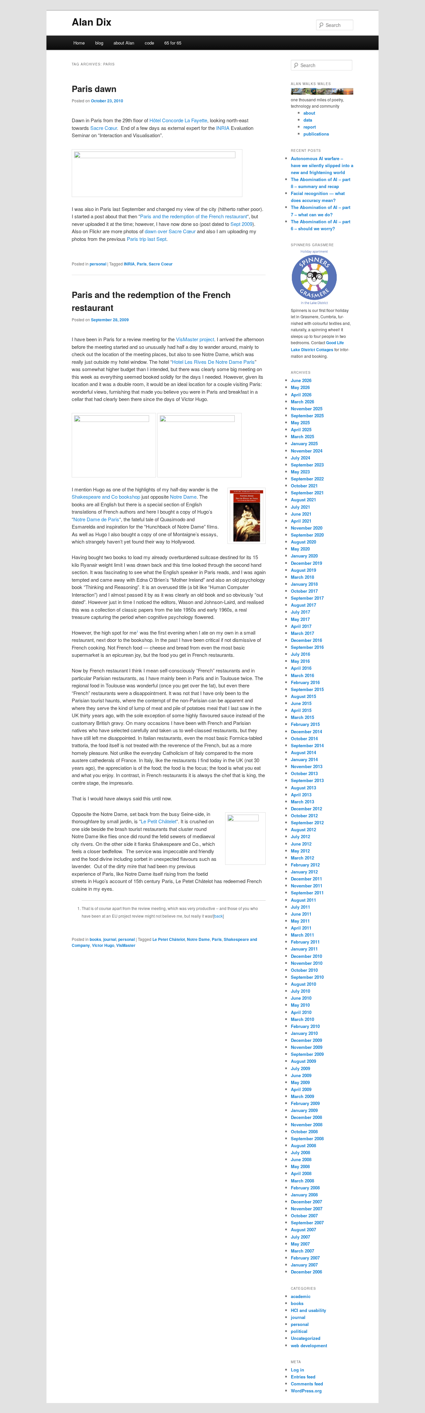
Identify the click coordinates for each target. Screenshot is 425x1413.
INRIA (222, 127)
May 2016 (300, 661)
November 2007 (306, 1208)
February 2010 (305, 1026)
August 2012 (303, 829)
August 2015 (303, 696)
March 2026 (302, 401)
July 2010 (300, 991)
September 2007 (307, 1222)
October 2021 (304, 485)
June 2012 (301, 844)
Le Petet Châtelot (168, 939)
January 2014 (304, 759)
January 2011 (304, 949)
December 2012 (306, 808)
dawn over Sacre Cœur (170, 231)
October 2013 (304, 773)
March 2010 (302, 1019)
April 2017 (301, 626)
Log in (297, 1369)
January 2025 (304, 443)
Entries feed (303, 1376)
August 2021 (303, 499)
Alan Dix (92, 21)
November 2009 (306, 1047)
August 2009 (303, 1061)
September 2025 (307, 415)
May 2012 (300, 851)
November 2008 (306, 1124)
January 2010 (304, 1033)
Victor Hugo (103, 945)
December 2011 (306, 878)
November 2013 (306, 766)
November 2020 (306, 528)
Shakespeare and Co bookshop (106, 496)
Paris (142, 264)
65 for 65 (172, 43)
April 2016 (301, 668)
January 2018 (304, 584)
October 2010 (304, 970)
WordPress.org (306, 1390)
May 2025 (300, 422)
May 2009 (300, 1082)
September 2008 (307, 1138)
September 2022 (307, 478)
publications (316, 134)
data (307, 120)
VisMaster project (195, 339)
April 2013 (301, 794)
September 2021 (307, 492)
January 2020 (304, 556)
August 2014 (303, 752)
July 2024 (300, 457)
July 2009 (300, 1068)
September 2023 (307, 464)
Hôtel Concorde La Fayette (178, 120)
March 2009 (302, 1096)
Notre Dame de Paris (96, 519)
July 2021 (300, 507)
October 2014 (304, 738)
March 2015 (302, 717)
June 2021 (301, 514)
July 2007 (300, 1237)
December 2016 (306, 640)
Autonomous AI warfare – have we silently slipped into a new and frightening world (322, 165)
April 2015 (301, 710)
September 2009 (307, 1054)
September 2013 (307, 780)
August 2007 (303, 1229)
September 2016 (307, 647)
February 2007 (305, 1258)
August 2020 (303, 542)
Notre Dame (183, 496)
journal (109, 939)
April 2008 (301, 1173)
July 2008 (300, 1152)
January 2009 (304, 1110)
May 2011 (300, 921)
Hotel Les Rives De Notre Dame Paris (213, 361)
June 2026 (301, 380)
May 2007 (300, 1244)
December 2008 (306, 1117)
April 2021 (301, 521)
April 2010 (301, 1012)
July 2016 (300, 654)
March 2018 (302, 577)
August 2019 (303, 570)
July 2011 (300, 907)
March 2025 (302, 436)
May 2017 (300, 619)
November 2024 (306, 451)
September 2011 (307, 892)
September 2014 (307, 745)
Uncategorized (305, 1338)
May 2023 (300, 471)
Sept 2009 (241, 223)
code (149, 43)
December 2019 (306, 563)
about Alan (124, 43)
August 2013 (303, 787)
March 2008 (302, 1180)
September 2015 (307, 689)
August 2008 (303, 1145)
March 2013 (302, 801)
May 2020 (300, 549)
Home (79, 43)
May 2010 (300, 1005)
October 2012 (304, 815)
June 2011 (301, 914)
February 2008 (305, 1187)
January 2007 (304, 1265)
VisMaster (125, 945)
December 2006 (306, 1271)
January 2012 (304, 871)
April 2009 (301, 1089)
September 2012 (307, 822)
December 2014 (306, 731)
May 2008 (300, 1166)
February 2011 (305, 942)
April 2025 (301, 429)
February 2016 (305, 682)
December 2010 (306, 956)
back (218, 916)
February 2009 (305, 1103)
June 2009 (301, 1075)
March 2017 (302, 633)
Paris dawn (94, 88)
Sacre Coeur (161, 264)
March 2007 (302, 1251)
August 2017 (303, 605)
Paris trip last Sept (146, 238)
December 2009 (306, 1040)
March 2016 (302, 675)
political (299, 1331)
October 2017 (304, 591)
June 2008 (301, 1159)
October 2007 (304, 1215)
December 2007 (306, 1201)
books (95, 939)
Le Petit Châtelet (158, 821)
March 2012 (302, 858)
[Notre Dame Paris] (114, 419)
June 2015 (301, 703)
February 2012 (305, 864)
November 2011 (306, 885)
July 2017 (300, 612)
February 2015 (305, 724)
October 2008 (304, 1131)
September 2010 (307, 977)
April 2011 (301, 928)
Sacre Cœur (103, 127)
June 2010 (301, 998)
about (309, 113)
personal (98, 264)
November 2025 (306, 408)
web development (309, 1345)
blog (99, 43)
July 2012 (300, 836)
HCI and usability (308, 1310)
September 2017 (307, 598)
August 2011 (303, 900)
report (309, 127)
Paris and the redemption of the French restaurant (193, 216)
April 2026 (301, 394)
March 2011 (302, 935)
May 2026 (300, 387)
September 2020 (307, 535)
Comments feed (307, 1383)
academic (300, 1296)
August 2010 (303, 984)
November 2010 (306, 963)
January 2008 (304, 1194)
